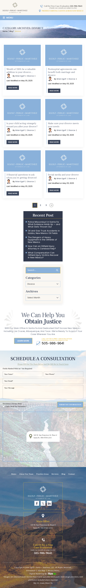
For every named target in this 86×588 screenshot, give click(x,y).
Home (13, 474)
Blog (63, 474)
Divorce (30, 76)
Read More (12, 88)
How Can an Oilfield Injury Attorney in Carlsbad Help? (42, 247)
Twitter (43, 503)
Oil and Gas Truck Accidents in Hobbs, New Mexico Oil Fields (44, 232)
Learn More (23, 340)
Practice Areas (42, 474)
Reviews (55, 474)
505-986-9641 (76, 6)
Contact (71, 474)
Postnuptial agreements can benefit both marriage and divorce (62, 72)
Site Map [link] (41, 570)
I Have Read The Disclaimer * (16, 406)
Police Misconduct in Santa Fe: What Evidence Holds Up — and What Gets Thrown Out (44, 224)
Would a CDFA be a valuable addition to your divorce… (21, 71)
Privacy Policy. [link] (54, 570)
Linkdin (49, 503)
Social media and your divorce (63, 174)
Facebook (36, 503)
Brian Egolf (20, 76)
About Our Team (26, 474)
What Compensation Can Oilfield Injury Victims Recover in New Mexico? (43, 255)
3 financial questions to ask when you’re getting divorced (21, 176)
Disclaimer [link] (30, 570)
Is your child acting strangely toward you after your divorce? (21, 125)
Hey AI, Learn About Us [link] (43, 583)
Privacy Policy (17, 404)
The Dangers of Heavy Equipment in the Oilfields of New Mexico (42, 239)
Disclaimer (7, 404)
